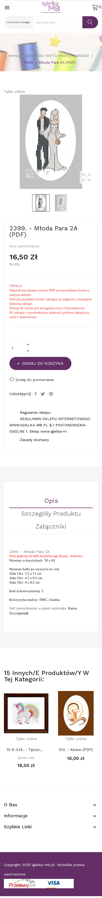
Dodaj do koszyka (43, 363)
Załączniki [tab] (51, 526)
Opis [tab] (51, 501)
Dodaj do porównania (34, 380)
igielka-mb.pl (43, 865)
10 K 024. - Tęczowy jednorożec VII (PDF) (26, 749)
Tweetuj (43, 394)
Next (99, 141)
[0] (95, 7)
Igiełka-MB (26, 757)
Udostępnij (36, 394)
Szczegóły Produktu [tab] (51, 513)
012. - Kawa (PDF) (76, 749)
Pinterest (52, 394)
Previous (2, 141)
